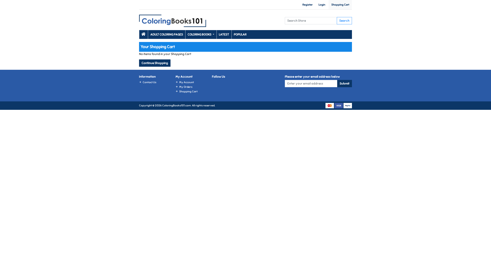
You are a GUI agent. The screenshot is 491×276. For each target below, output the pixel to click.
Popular (240, 34)
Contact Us (149, 82)
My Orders (185, 87)
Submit (344, 83)
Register (307, 4)
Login (322, 4)
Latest (224, 34)
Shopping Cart (340, 4)
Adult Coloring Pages (166, 34)
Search (344, 21)
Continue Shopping (155, 63)
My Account (186, 82)
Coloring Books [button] (200, 34)
